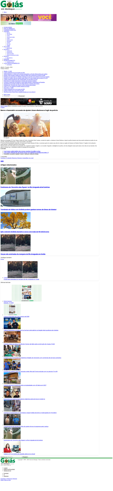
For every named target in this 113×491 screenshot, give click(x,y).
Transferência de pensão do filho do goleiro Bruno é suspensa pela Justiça (21, 83)
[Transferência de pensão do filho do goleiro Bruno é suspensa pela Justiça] (12, 424)
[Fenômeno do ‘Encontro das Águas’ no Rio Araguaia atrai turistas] (16, 184)
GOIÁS (8, 35)
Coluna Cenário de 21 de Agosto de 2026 (14, 90)
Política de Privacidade (9, 469)
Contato (6, 468)
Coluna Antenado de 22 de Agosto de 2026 (14, 72)
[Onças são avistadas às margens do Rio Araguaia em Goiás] (16, 250)
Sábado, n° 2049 (8, 71)
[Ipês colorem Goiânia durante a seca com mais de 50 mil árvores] (16, 228)
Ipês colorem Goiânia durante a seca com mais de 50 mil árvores (25, 232)
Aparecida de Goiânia (11, 37)
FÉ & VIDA (7, 46)
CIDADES (6, 31)
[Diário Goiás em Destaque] (12, 9)
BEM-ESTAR (9, 48)
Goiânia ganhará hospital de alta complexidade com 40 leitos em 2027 (21, 79)
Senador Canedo (10, 39)
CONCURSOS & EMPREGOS (12, 63)
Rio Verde (8, 44)
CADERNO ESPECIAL (10, 30)
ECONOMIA (9, 64)
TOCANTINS (9, 34)
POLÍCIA (6, 56)
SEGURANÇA (10, 57)
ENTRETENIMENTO (9, 60)
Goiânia (8, 38)
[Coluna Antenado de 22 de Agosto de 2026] (12, 315)
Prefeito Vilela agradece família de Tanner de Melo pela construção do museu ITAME (24, 75)
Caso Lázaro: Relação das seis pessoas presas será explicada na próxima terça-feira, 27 (26, 152)
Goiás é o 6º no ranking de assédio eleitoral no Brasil (16, 86)
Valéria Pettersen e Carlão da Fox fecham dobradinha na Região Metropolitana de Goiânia (25, 74)
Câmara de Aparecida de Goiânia (13, 55)
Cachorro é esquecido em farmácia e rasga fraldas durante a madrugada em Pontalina (24, 82)
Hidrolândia (9, 41)
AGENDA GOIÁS (10, 61)
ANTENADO (9, 50)
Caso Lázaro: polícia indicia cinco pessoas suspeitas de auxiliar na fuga (22, 151)
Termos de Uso (7, 470)
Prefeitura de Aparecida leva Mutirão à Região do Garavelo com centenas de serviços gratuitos (26, 76)
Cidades (6, 106)
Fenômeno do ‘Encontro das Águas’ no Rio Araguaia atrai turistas (20, 85)
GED (2, 161)
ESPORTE (6, 59)
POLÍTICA (6, 49)
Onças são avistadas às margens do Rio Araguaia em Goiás (23, 254)
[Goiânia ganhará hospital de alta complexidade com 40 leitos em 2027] (12, 383)
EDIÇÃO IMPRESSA (9, 28)
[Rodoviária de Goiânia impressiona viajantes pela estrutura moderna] (12, 397)
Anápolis (8, 42)
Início (2, 106)
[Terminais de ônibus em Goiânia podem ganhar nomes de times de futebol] (16, 206)
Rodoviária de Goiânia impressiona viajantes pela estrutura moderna (20, 81)
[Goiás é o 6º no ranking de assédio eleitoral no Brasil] (12, 452)
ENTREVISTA (9, 52)
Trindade (8, 45)
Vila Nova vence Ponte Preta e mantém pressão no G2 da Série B (19, 92)
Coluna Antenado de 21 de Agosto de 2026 (14, 89)
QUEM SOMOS (8, 27)
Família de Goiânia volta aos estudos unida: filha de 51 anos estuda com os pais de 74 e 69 (26, 78)
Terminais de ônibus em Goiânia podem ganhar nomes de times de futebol (28, 209)
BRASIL (8, 32)
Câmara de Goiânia (10, 53)
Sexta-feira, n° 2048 (8, 87)
